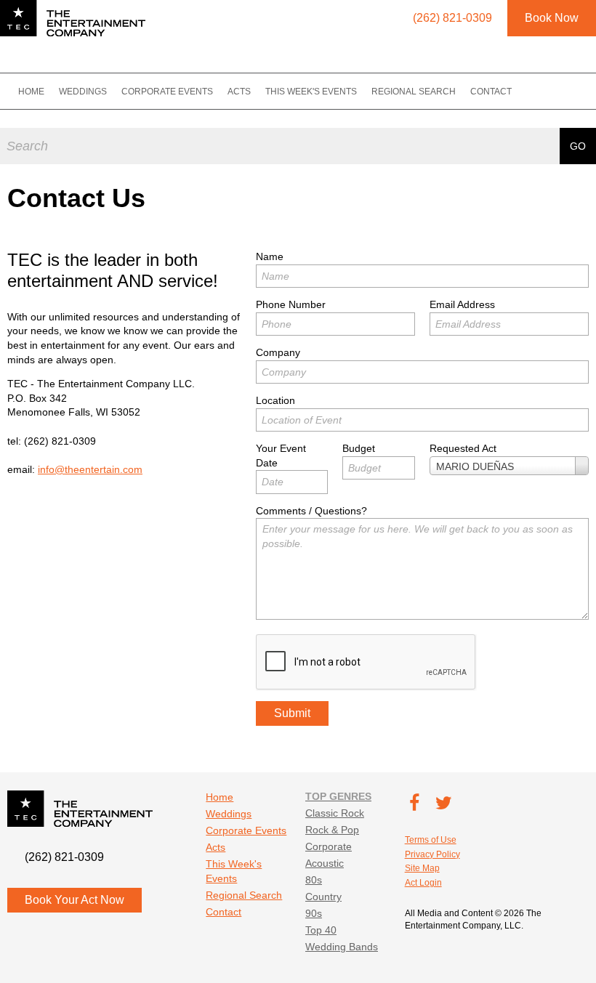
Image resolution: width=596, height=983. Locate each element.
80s (313, 880)
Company (278, 352)
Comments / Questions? (311, 511)
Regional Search (413, 91)
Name (269, 256)
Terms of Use (430, 840)
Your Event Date (281, 455)
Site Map (422, 868)
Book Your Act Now (74, 900)
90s (313, 913)
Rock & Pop (332, 830)
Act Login (423, 883)
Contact (491, 91)
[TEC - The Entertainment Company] (72, 18)
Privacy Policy (432, 854)
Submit (292, 713)
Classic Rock (334, 813)
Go (578, 146)
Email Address (462, 304)
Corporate (328, 846)
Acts (239, 91)
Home (31, 91)
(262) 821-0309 (60, 441)
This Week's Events (311, 91)
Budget (358, 448)
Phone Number (291, 304)
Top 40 (321, 930)
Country (323, 896)
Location (275, 400)
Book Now (552, 18)
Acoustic (324, 863)
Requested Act (463, 448)
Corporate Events (167, 91)
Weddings (83, 91)
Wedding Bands (341, 946)
